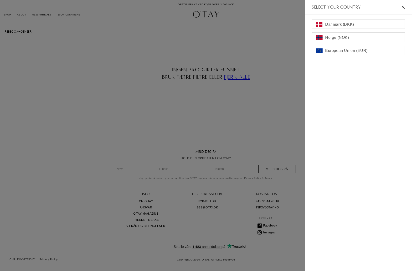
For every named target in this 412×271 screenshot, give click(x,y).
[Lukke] (403, 7)
